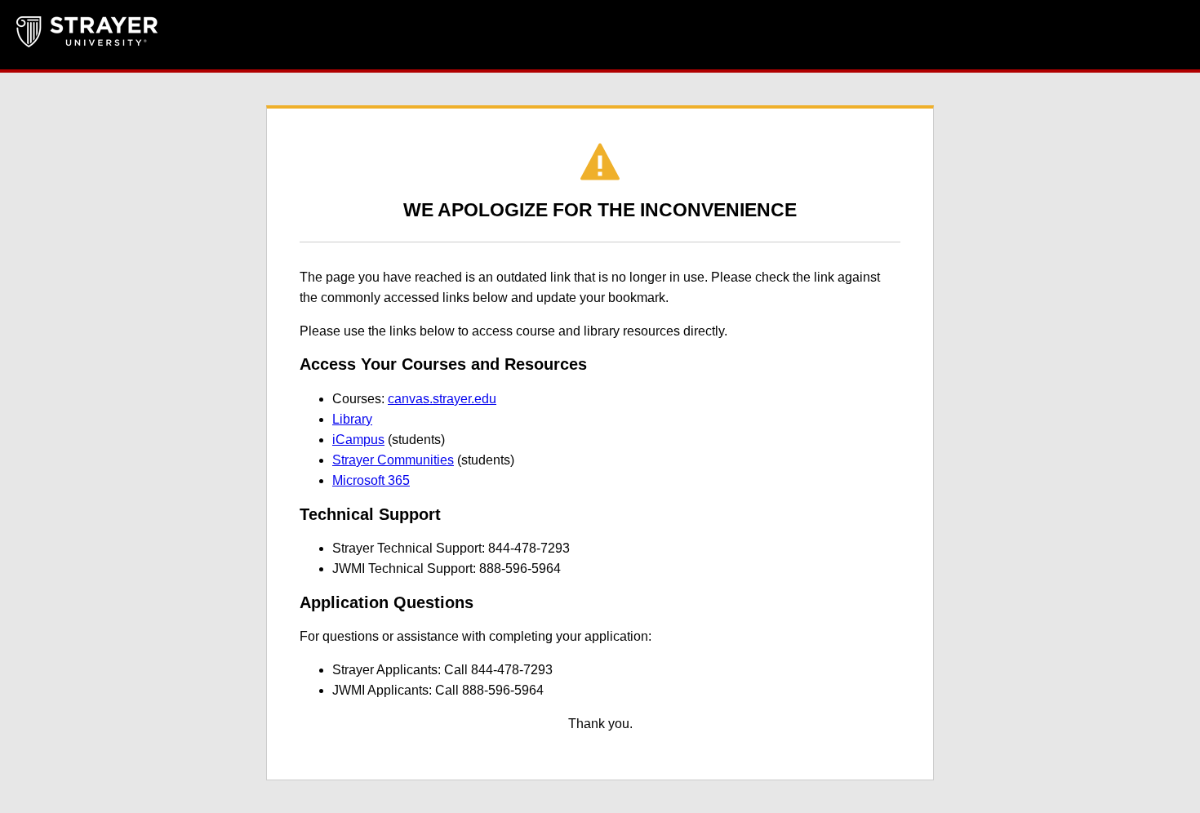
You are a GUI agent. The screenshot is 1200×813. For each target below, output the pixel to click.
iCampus (358, 439)
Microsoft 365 (371, 480)
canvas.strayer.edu (442, 399)
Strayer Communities (393, 460)
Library (352, 419)
